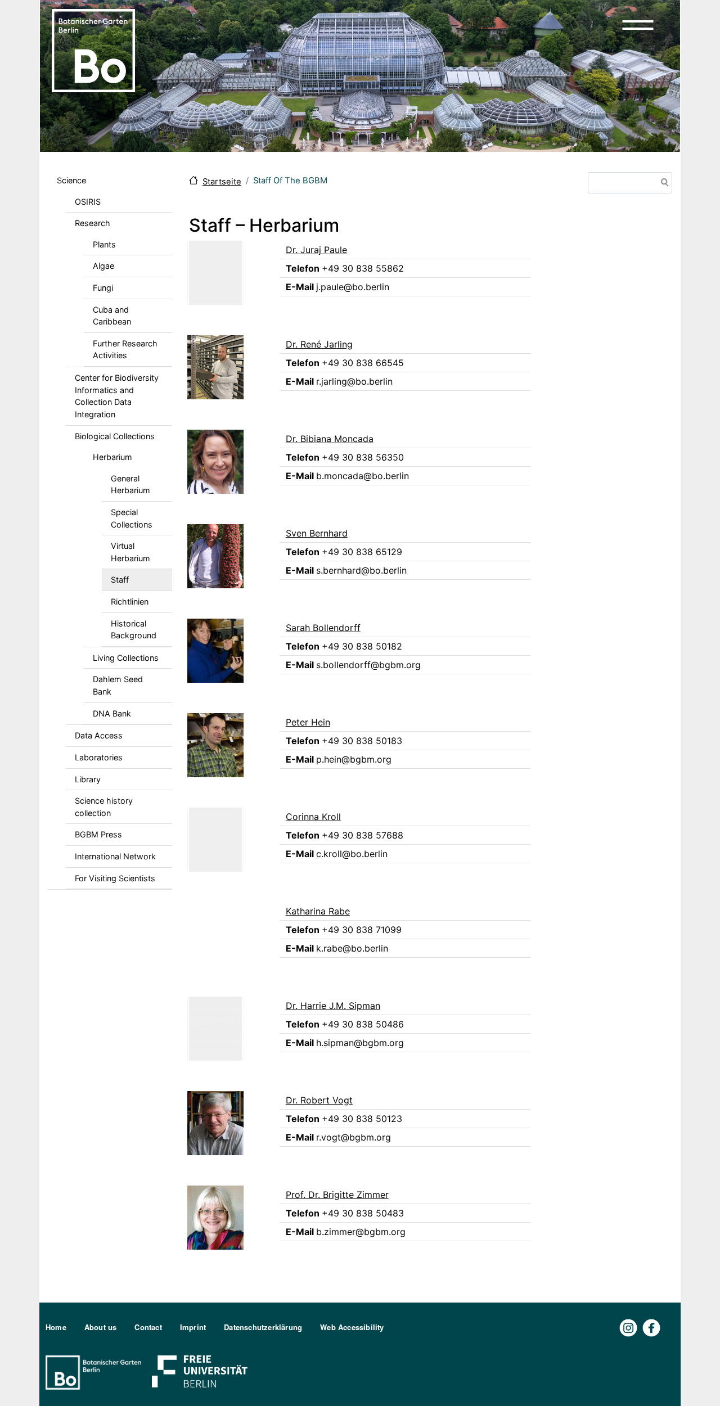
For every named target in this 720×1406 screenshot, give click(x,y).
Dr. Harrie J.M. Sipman (333, 1005)
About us (100, 1327)
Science (71, 180)
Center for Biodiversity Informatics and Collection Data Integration (117, 396)
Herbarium (112, 457)
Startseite (221, 182)
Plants (104, 244)
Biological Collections (115, 436)
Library (88, 779)
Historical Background (133, 630)
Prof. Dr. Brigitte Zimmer (337, 1194)
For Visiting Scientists (115, 878)
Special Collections (131, 518)
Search (662, 183)
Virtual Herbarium (130, 552)
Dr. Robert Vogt (319, 1100)
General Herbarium (130, 484)
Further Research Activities (125, 349)
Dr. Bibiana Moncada (330, 438)
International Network (115, 856)
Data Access (99, 735)
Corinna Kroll (313, 816)
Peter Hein (308, 722)
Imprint (193, 1327)
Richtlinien (129, 601)
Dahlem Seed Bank (118, 685)
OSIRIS (88, 201)
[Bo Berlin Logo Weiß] (96, 1371)
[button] (638, 24)
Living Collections (126, 658)
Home (56, 1327)
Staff (120, 579)
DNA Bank (112, 713)
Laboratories (99, 757)
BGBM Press (98, 834)
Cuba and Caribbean (112, 316)
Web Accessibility (352, 1327)
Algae (103, 266)
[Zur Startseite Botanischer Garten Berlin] (93, 49)
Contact (147, 1327)
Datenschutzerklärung (263, 1327)
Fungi (103, 287)
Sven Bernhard (317, 533)
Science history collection (104, 807)
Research (92, 223)
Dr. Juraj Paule (316, 249)
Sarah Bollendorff (323, 627)
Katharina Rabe (318, 911)
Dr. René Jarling (319, 344)
